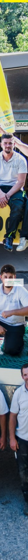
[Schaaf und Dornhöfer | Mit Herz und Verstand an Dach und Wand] (3, 1)
